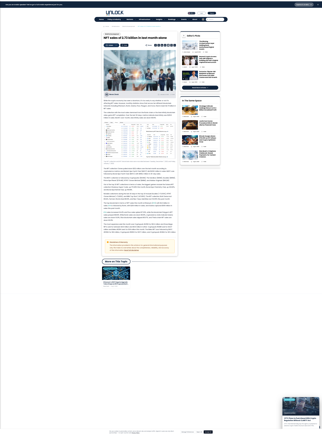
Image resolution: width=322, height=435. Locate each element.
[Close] (316, 399)
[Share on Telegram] (168, 45)
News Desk (114, 94)
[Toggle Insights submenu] (165, 19)
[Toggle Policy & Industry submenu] (123, 19)
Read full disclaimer (131, 250)
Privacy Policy (136, 433)
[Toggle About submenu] (199, 19)
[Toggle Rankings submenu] (178, 19)
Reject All (199, 432)
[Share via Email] (171, 45)
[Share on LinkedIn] (162, 45)
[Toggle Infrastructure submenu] (152, 19)
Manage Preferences (188, 432)
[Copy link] (174, 45)
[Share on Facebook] (155, 45)
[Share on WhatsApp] (165, 45)
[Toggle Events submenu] (189, 19)
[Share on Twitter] (158, 45)
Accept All (208, 432)
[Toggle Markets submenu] (135, 19)
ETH (154, 203)
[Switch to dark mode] (203, 19)
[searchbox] (215, 19)
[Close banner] (318, 5)
